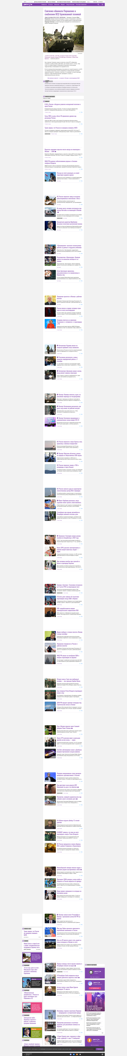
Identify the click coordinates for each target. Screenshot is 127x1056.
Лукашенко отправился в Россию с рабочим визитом (67, 645)
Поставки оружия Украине (63, 1)
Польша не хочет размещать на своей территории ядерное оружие (36, 983)
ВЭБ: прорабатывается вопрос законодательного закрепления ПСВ (67, 609)
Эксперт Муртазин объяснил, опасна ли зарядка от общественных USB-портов (69, 454)
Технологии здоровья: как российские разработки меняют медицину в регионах (62, 89)
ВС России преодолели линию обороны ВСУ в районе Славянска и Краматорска (69, 845)
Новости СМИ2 (46, 98)
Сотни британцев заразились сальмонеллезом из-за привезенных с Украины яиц (68, 273)
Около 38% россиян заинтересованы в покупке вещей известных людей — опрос (68, 549)
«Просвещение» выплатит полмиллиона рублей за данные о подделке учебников (69, 246)
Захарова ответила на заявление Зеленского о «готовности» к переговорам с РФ (62, 85)
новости (47, 101)
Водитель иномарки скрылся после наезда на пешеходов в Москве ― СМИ (62, 150)
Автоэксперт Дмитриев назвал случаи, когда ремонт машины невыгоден (69, 372)
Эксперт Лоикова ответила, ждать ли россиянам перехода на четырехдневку (69, 395)
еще (102, 1032)
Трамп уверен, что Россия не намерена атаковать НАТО (31, 933)
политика (26, 965)
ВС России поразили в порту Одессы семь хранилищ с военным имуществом (69, 442)
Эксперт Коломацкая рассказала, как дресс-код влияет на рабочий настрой (69, 407)
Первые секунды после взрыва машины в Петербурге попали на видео (69, 964)
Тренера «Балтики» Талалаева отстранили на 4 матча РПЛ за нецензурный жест (69, 586)
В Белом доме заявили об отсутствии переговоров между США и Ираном (68, 597)
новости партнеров (50, 96)
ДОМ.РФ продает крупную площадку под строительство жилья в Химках (69, 703)
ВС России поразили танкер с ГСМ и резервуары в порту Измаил (68, 466)
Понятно (99, 1049)
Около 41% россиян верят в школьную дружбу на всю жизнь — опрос (68, 739)
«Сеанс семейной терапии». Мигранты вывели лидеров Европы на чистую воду (32, 1046)
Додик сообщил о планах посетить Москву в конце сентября (69, 633)
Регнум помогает (81, 4)
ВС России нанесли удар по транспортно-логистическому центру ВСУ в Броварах (69, 490)
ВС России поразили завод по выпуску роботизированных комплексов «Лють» (36, 957)
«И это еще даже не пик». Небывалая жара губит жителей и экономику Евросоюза (31, 970)
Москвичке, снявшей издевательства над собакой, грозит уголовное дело (69, 798)
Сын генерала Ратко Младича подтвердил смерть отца (69, 692)
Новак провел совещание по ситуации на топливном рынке (69, 892)
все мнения (38, 949)
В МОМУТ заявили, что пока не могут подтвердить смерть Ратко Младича (68, 833)
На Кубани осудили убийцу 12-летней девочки (68, 821)
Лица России (70, 4)
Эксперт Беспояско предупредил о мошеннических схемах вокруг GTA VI (60, 91)
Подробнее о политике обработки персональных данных (82, 1049)
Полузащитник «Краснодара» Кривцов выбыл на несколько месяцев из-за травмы (68, 259)
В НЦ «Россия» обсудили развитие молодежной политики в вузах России (63, 105)
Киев (46, 17)
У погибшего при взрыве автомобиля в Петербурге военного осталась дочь (61, 87)
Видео (63, 4)
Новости (44, 4)
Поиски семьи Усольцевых (79, 1)
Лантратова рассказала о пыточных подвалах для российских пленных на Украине (68, 1024)
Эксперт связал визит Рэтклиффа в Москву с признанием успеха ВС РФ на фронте (68, 916)
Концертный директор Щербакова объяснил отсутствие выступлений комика (36, 1034)
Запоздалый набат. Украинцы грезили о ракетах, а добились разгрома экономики (30, 1020)
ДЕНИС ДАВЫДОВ (27, 949)
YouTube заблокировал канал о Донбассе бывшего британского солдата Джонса (69, 750)
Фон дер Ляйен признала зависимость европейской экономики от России (68, 929)
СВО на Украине (51, 1)
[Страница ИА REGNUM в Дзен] (80, 1054)
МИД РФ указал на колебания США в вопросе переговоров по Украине (68, 656)
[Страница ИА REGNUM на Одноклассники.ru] (77, 1054)
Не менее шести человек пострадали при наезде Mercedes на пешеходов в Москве (36, 1007)
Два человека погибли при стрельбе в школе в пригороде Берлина (68, 562)
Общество (34, 979)
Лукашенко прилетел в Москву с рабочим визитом (69, 297)
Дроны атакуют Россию (40, 1)
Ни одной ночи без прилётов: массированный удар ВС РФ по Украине (94, 1008)
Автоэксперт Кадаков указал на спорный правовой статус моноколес (68, 346)
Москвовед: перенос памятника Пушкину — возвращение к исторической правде (69, 1012)
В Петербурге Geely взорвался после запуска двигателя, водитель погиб (68, 976)
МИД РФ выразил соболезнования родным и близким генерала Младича (61, 162)
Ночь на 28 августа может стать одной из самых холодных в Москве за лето (69, 941)
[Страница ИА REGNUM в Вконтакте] (74, 1054)
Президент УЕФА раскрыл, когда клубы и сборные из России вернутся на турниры (69, 880)
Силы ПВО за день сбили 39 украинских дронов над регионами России (60, 117)
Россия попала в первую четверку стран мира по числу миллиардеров (69, 309)
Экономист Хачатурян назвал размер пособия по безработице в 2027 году (69, 537)
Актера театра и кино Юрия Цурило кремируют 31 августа (67, 988)
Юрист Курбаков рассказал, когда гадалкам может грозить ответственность (69, 501)
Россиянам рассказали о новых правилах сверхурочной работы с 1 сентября (67, 359)
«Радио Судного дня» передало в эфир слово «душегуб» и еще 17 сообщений (68, 1037)
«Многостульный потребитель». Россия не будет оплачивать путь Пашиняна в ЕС (31, 995)
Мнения (56, 4)
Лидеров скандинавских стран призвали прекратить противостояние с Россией (69, 774)
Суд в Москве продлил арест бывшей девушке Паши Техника (68, 727)
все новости (26, 937)
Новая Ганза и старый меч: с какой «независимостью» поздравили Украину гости (32, 945)
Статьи (50, 4)
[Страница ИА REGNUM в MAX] (70, 1054)
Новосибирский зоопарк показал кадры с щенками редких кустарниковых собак (69, 868)
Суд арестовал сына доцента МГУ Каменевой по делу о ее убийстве (67, 786)
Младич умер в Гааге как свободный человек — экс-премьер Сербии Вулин (68, 680)
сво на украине (91, 993)
